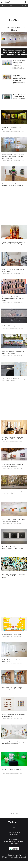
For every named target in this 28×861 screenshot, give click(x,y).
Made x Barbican (13, 5)
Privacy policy (14, 834)
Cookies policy (14, 837)
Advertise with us (14, 839)
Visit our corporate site (17, 855)
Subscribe (20, 2)
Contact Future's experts (14, 830)
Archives (17, 813)
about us (14, 827)
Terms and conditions (14, 832)
